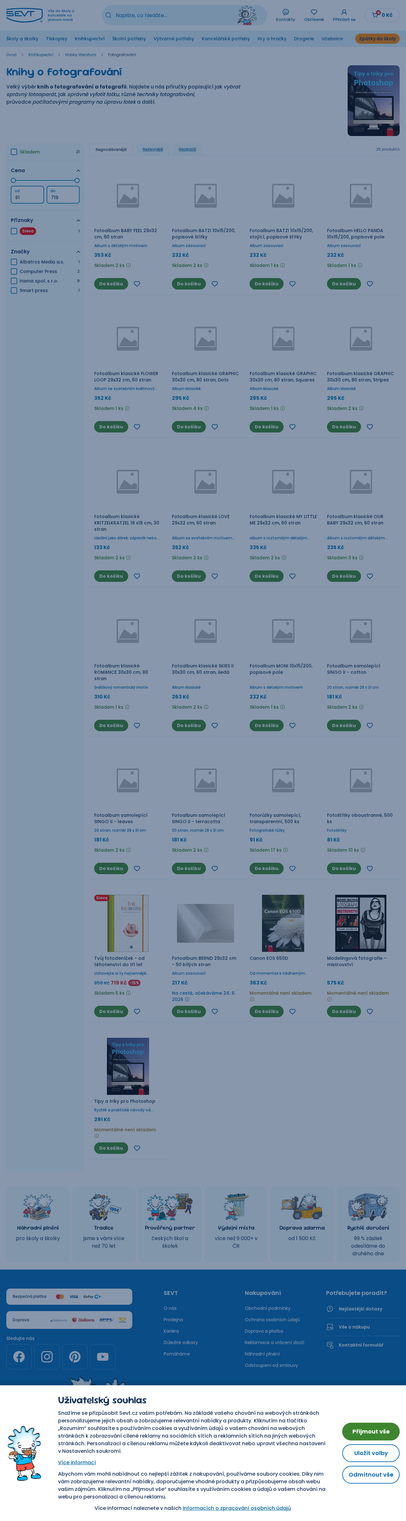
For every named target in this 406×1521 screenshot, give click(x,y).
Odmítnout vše (371, 1475)
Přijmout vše (371, 1431)
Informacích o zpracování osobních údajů (237, 1508)
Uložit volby (371, 1453)
